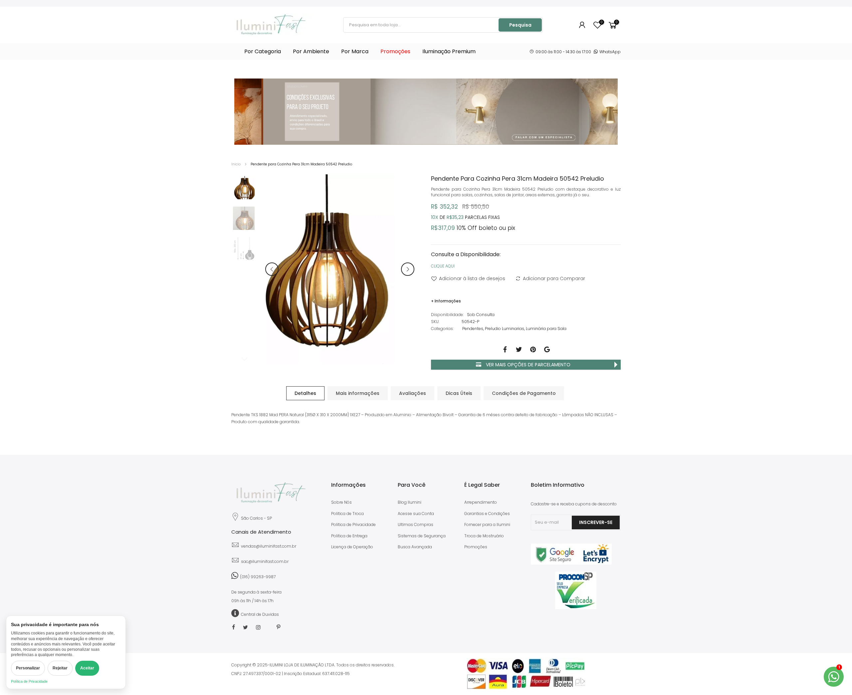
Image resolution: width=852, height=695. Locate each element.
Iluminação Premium (449, 51)
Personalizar (28, 668)
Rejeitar (60, 668)
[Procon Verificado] (576, 590)
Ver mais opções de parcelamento (527, 364)
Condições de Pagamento (524, 393)
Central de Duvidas (260, 614)
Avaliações (412, 393)
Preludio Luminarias (504, 328)
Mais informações (357, 393)
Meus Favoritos (601, 22)
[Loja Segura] (571, 563)
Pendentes (472, 328)
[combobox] (421, 25)
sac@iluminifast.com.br (265, 561)
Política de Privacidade (29, 681)
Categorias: (442, 328)
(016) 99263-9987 (258, 577)
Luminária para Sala (546, 328)
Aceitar (87, 668)
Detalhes (305, 393)
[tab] (305, 393)
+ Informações (446, 301)
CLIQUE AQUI (443, 266)
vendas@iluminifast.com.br (268, 546)
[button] (272, 269)
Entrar (582, 25)
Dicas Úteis (459, 393)
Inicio (236, 164)
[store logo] (271, 25)
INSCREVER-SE (595, 522)
